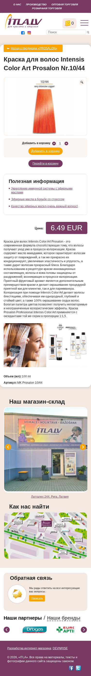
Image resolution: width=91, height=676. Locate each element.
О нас (17, 4)
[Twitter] (78, 668)
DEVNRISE (60, 648)
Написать (37, 598)
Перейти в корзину (45, 163)
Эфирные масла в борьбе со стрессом (37, 199)
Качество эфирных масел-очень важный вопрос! (44, 206)
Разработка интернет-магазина (29, 648)
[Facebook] (71, 668)
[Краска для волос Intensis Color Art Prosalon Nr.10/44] (45, 106)
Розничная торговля (47, 8)
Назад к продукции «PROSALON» (34, 48)
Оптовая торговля (64, 4)
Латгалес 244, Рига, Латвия (50, 496)
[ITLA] (24, 29)
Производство (36, 4)
